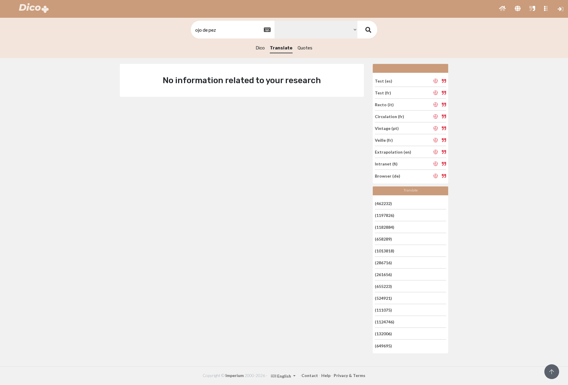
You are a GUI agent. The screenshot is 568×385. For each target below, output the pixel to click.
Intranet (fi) (386, 163)
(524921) (383, 298)
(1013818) (384, 250)
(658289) (383, 238)
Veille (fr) (384, 140)
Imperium (234, 375)
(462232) (383, 203)
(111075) (383, 309)
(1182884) (384, 227)
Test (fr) (383, 92)
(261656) (383, 274)
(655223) (383, 286)
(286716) (383, 262)
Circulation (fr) (389, 116)
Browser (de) (387, 175)
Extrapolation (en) (393, 151)
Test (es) (383, 80)
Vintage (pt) (387, 128)
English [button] (284, 375)
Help (325, 375)
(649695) (383, 345)
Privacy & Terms (349, 375)
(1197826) (384, 215)
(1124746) (384, 321)
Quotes (305, 48)
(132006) (383, 333)
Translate (281, 48)
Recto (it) (384, 104)
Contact (309, 375)
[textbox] (232, 29)
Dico (260, 48)
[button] (502, 9)
